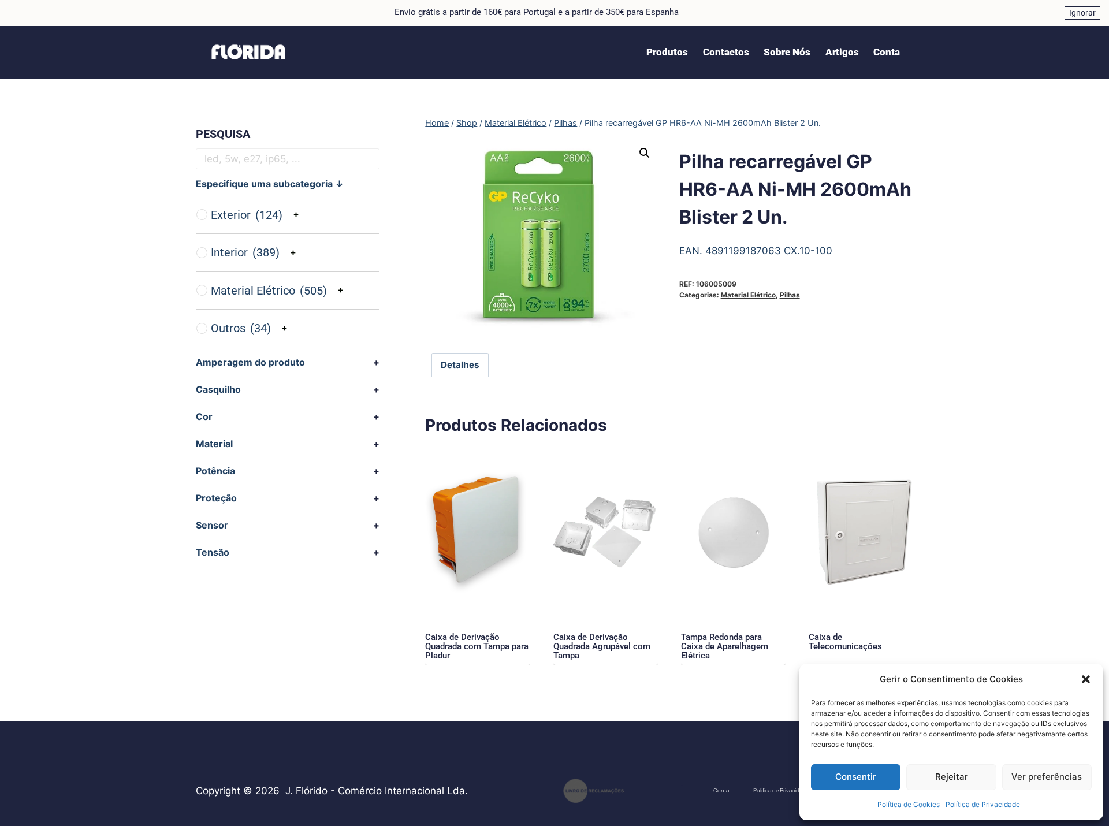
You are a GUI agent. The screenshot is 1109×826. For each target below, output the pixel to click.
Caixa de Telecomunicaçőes (845, 642)
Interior (245, 252)
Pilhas (790, 295)
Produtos (667, 52)
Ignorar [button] (1082, 12)
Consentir (855, 776)
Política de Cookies (908, 804)
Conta (886, 52)
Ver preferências (1046, 776)
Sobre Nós (787, 52)
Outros (241, 328)
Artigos (842, 52)
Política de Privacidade (983, 804)
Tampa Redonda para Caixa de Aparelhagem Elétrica (724, 646)
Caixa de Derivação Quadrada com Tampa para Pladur (477, 646)
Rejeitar (951, 776)
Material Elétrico (748, 295)
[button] (1086, 679)
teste (682, 785)
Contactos (726, 52)
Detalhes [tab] (460, 364)
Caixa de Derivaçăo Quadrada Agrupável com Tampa (601, 646)
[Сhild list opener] (296, 214)
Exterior (246, 215)
